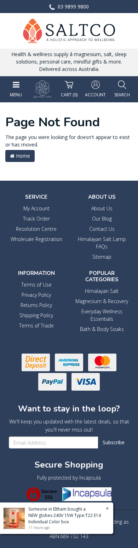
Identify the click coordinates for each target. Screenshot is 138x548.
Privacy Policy (36, 294)
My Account (36, 208)
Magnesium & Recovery (101, 301)
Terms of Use (36, 284)
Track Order (36, 218)
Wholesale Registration (36, 239)
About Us (102, 208)
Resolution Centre (36, 228)
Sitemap (101, 256)
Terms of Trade (36, 325)
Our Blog (102, 218)
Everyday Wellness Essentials (101, 315)
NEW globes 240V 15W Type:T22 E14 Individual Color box (64, 518)
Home (22, 155)
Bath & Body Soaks (102, 329)
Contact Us (102, 228)
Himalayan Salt (102, 291)
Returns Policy (36, 305)
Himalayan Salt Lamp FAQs (102, 243)
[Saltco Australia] (69, 30)
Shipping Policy (36, 315)
